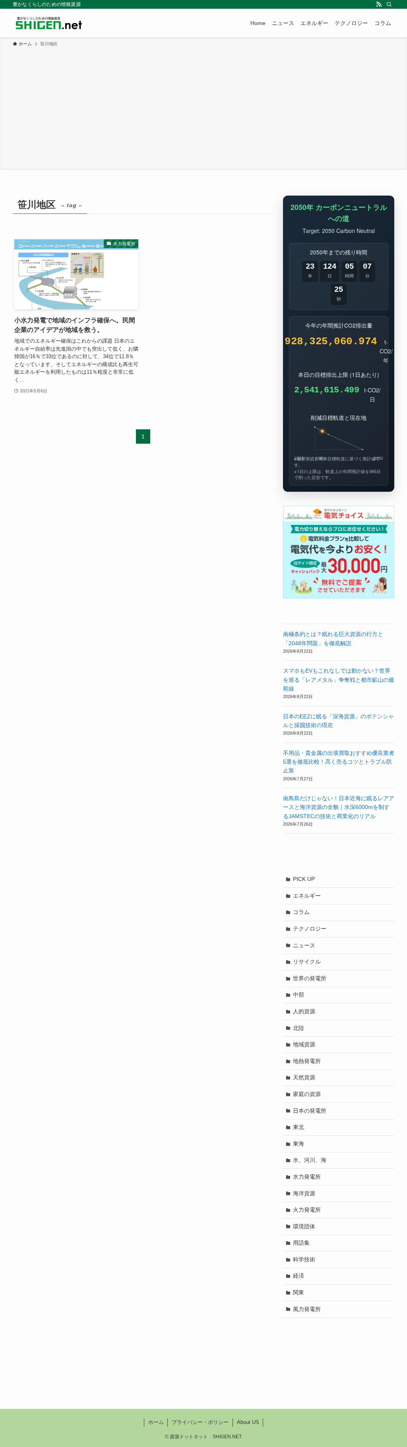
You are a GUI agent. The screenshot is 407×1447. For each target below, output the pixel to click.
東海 (298, 1144)
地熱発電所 (307, 1061)
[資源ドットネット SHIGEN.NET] (49, 23)
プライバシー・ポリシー (200, 1422)
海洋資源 (304, 1193)
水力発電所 (307, 1177)
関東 (298, 1292)
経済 (298, 1275)
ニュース (304, 945)
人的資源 (304, 1011)
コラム (301, 912)
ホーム (156, 1422)
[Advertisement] (203, 107)
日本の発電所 (309, 1111)
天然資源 (304, 1077)
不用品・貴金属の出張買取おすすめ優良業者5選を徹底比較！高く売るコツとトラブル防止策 (338, 762)
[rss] (379, 4)
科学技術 (304, 1259)
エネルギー (307, 895)
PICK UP (304, 879)
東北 (298, 1127)
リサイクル (307, 961)
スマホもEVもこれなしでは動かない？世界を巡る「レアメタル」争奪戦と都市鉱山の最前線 (338, 679)
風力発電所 (307, 1309)
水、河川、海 (309, 1160)
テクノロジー (309, 928)
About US (248, 1422)
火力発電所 (307, 1209)
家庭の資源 (307, 1094)
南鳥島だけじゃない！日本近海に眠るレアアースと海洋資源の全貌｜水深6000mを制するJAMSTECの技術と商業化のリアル (338, 807)
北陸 (298, 1028)
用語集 (301, 1242)
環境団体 (304, 1226)
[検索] (389, 4)
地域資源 (304, 1044)
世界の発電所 (309, 978)
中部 (298, 994)
